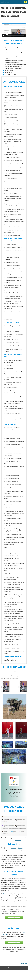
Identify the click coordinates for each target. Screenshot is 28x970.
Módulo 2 (20, 848)
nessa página (18, 840)
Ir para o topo (24, 963)
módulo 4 (4, 894)
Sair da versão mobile (14, 968)
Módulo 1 (13, 848)
